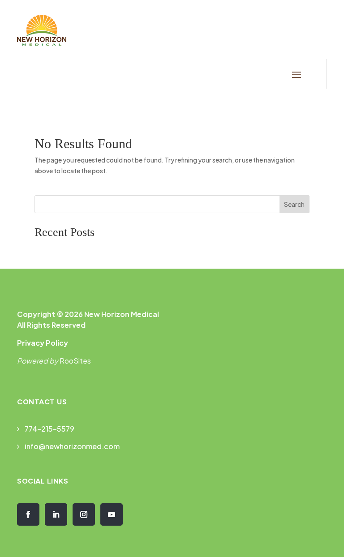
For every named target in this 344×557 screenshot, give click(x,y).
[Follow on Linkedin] (56, 514)
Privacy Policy (42, 342)
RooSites (75, 360)
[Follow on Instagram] (84, 514)
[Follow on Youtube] (111, 514)
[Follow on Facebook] (28, 514)
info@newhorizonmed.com (72, 446)
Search (294, 204)
